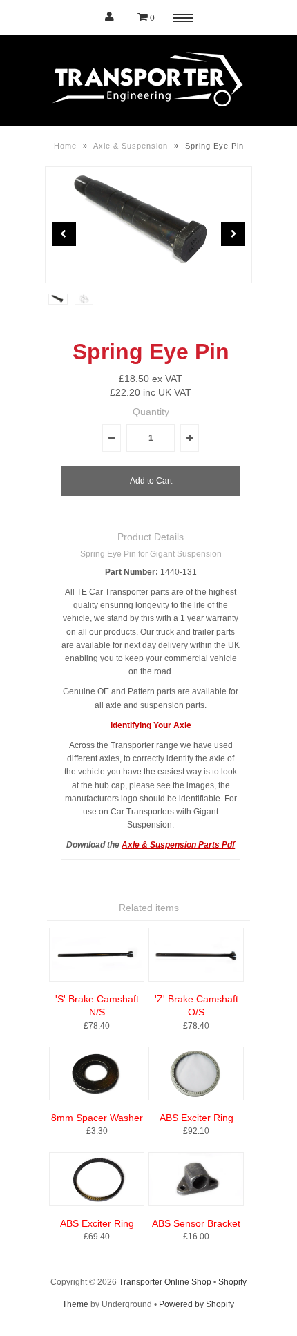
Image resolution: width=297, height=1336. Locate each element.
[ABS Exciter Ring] (196, 1098)
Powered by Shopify (196, 1304)
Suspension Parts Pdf (192, 845)
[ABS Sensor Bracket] (196, 1203)
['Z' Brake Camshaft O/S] (196, 979)
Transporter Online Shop (165, 1282)
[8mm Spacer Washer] (96, 1098)
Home (65, 146)
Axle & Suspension (130, 146)
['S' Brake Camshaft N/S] (96, 979)
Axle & (136, 845)
